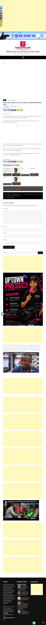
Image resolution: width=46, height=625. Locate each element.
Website (5, 239)
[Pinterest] (13, 110)
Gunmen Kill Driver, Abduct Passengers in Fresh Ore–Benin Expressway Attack (22, 588)
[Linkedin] (11, 110)
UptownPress (6, 106)
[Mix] (17, 110)
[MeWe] (15, 110)
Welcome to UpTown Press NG (22, 51)
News (5, 100)
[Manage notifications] (43, 622)
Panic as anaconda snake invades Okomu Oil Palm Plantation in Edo (23, 612)
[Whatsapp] (20, 110)
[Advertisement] (23, 8)
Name (5, 226)
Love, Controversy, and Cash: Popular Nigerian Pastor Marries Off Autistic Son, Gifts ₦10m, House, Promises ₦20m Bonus (23, 605)
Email (5, 233)
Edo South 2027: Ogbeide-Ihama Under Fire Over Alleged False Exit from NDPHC (23, 594)
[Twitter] (6, 110)
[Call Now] (2, 314)
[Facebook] (4, 110)
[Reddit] (9, 110)
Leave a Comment (11, 100)
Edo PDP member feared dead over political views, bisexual (23, 599)
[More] (22, 110)
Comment (6, 208)
